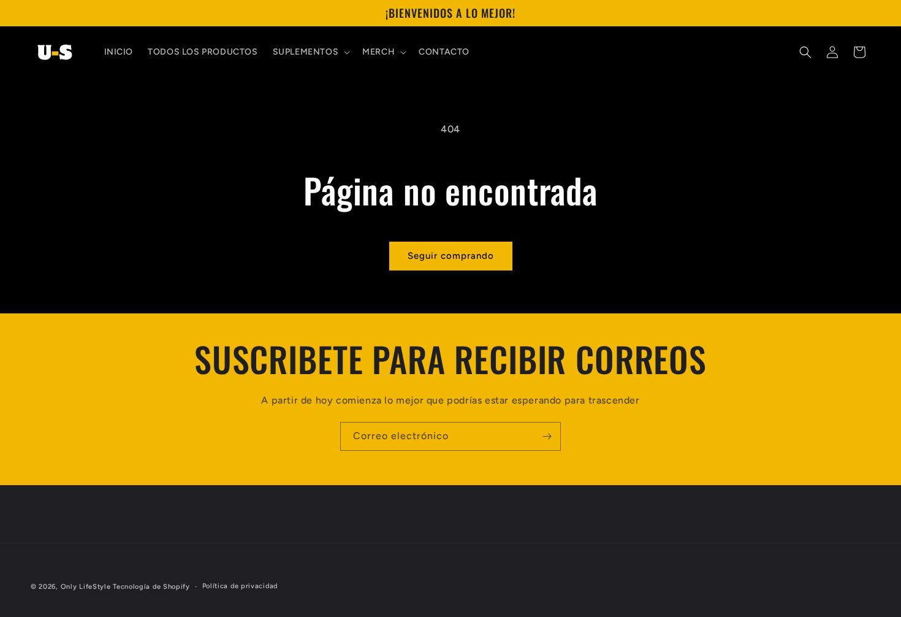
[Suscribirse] (546, 436)
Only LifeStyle (86, 587)
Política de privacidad (240, 586)
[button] (310, 52)
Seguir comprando (451, 255)
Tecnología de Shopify (151, 587)
